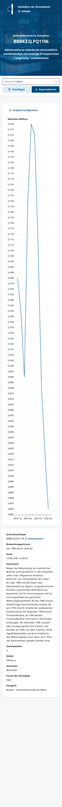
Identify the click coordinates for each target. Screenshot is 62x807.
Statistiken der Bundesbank (34, 6)
